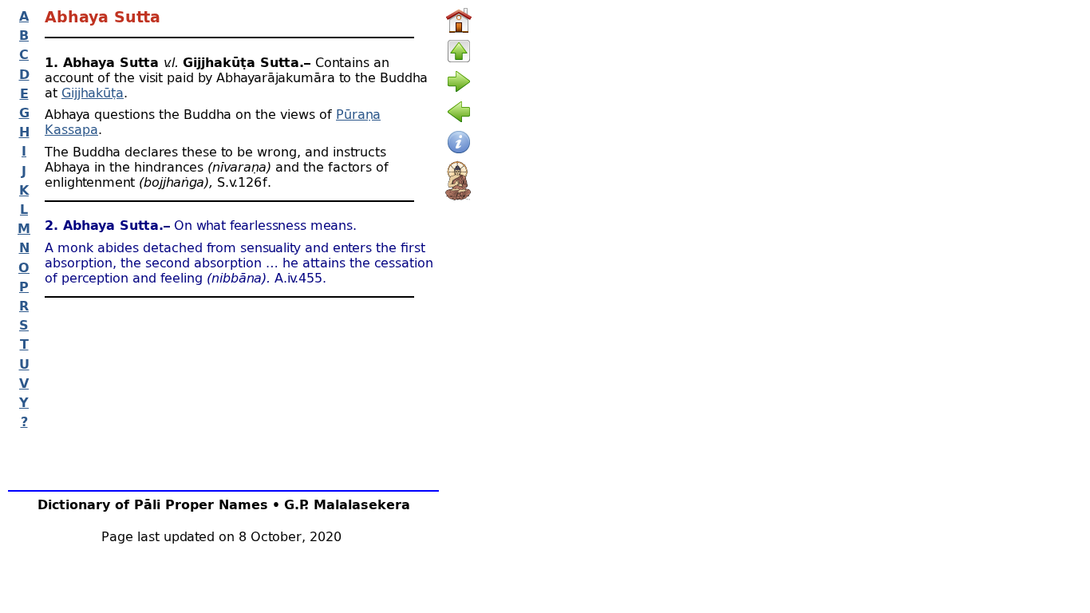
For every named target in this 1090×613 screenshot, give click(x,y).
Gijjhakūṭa (92, 92)
